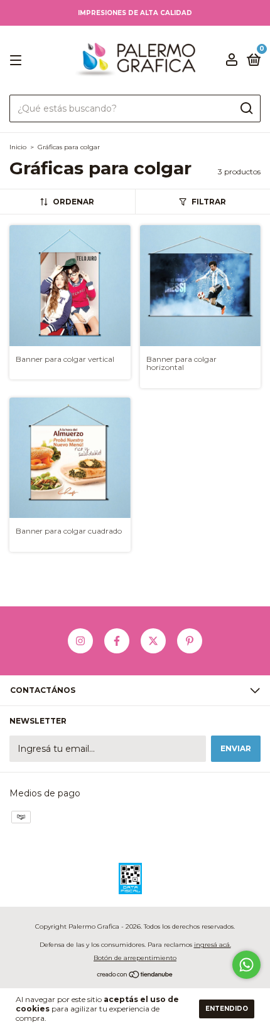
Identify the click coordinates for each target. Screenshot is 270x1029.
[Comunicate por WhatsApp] (246, 965)
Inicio (17, 147)
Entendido (226, 1009)
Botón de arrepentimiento (135, 958)
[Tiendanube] (135, 975)
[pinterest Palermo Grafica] (189, 640)
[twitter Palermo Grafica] (153, 640)
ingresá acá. (212, 945)
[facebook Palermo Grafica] (116, 640)
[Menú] (17, 60)
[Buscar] (245, 108)
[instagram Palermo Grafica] (80, 640)
